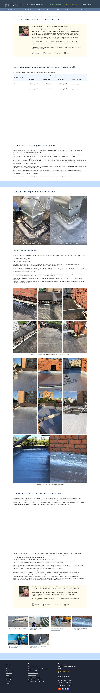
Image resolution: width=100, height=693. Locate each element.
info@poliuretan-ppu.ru (64, 685)
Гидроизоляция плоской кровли (17, 628)
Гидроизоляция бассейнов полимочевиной (15, 646)
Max (67, 53)
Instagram (37, 53)
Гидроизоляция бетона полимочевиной (57, 629)
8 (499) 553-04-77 (64, 676)
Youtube (58, 53)
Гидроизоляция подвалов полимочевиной (80, 628)
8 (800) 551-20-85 (63, 671)
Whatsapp (48, 53)
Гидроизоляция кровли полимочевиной (36, 628)
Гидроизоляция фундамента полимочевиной (37, 646)
